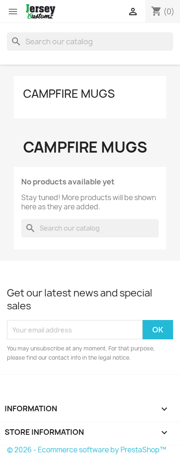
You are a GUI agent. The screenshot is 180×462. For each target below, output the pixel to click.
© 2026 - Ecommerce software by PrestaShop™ (86, 450)
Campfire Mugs (69, 93)
